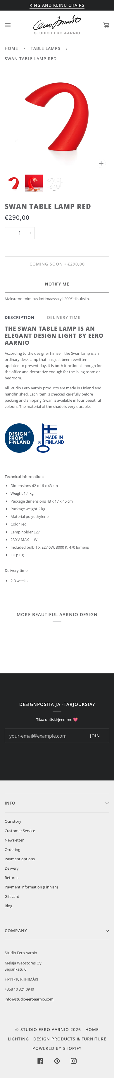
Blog (8, 905)
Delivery (12, 868)
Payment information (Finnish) (31, 887)
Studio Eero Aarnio (44, 1029)
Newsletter (14, 840)
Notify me (57, 284)
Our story (13, 821)
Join (95, 736)
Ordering (12, 849)
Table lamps (46, 48)
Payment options (20, 858)
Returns (11, 877)
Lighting (18, 1039)
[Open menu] (13, 25)
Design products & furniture (69, 1039)
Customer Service (20, 830)
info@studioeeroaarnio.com (29, 999)
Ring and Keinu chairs (57, 5)
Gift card (12, 896)
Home (11, 48)
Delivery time (63, 317)
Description (19, 317)
